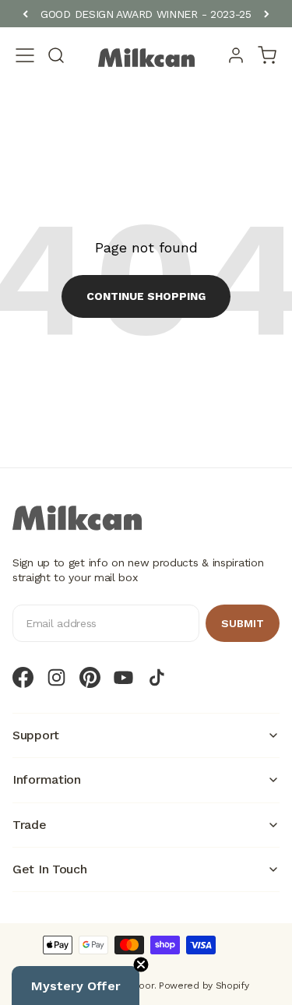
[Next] (266, 14)
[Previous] (25, 14)
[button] (75, 985)
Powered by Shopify (204, 985)
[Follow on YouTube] (123, 677)
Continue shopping (146, 296)
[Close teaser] (141, 964)
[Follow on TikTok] (156, 677)
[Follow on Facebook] (22, 677)
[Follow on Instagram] (56, 677)
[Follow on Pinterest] (89, 677)
